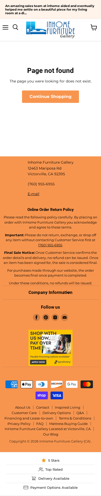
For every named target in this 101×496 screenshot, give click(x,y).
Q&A (80, 413)
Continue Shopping (50, 96)
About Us (22, 407)
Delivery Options (56, 413)
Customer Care (24, 413)
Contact (42, 407)
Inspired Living (67, 407)
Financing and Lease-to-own (28, 418)
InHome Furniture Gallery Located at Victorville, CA (48, 429)
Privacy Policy (19, 424)
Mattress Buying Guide (68, 424)
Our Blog (50, 434)
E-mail (33, 194)
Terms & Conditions (75, 418)
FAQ (40, 424)
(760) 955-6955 (50, 245)
